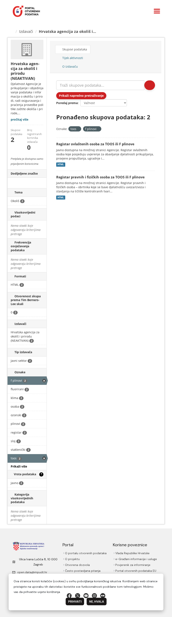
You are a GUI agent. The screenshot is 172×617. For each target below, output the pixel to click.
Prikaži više (19, 466)
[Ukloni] (78, 129)
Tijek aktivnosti (72, 58)
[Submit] (149, 85)
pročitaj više (19, 119)
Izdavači (26, 31)
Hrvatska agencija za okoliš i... (67, 31)
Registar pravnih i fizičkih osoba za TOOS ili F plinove (100, 177)
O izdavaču (69, 66)
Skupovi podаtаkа (74, 49)
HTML (60, 164)
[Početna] (11, 31)
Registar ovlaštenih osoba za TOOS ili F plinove (95, 144)
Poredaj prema (67, 103)
